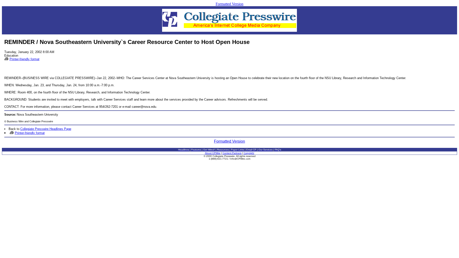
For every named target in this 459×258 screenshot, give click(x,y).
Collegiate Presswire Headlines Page (45, 129)
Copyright (249, 153)
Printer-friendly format (24, 59)
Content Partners (232, 153)
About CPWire (212, 153)
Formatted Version (229, 4)
